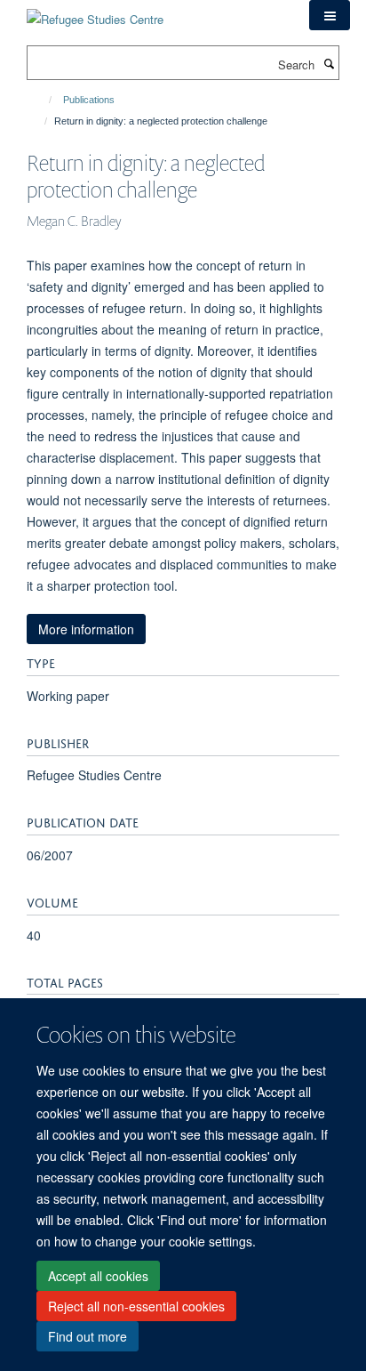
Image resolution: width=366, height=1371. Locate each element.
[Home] (42, 99)
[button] (329, 15)
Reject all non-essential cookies (136, 1306)
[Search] (328, 63)
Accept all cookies (98, 1276)
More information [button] (86, 629)
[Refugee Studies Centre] (95, 12)
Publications (89, 99)
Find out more (87, 1336)
